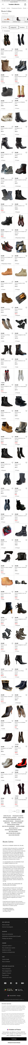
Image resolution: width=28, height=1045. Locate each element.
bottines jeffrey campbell (9, 817)
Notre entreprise (6, 969)
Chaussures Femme (17, 8)
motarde (19, 879)
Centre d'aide (5, 959)
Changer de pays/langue (14, 1042)
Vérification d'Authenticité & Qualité (11, 936)
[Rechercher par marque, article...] (2, 4)
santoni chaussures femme (13, 819)
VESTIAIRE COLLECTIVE (8, 966)
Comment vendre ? (7, 945)
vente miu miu (7, 816)
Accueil (3, 8)
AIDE (3, 956)
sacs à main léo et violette (13, 833)
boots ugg (20, 817)
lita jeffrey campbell (16, 823)
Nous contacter (6, 961)
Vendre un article (6, 950)
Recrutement (5, 975)
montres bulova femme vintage (13, 829)
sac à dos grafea (13, 831)
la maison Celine (12, 867)
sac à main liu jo (13, 828)
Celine (8, 8)
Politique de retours (7, 938)
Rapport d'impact (6, 973)
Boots (24, 8)
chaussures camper (18, 816)
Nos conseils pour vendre (8, 948)
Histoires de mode (6, 977)
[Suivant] (17, 811)
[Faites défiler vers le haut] (23, 811)
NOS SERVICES (6, 922)
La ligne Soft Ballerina (8, 910)
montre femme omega (13, 824)
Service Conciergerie (7, 927)
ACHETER (4, 931)
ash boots (7, 823)
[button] (25, 4)
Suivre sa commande (7, 934)
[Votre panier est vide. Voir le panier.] (25, 4)
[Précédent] (10, 811)
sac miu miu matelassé (8, 826)
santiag (4, 881)
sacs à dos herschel (14, 835)
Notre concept (5, 925)
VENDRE (4, 943)
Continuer (14, 1039)
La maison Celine (6, 848)
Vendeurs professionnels (8, 952)
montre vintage (20, 826)
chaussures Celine (20, 903)
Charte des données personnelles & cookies (13, 999)
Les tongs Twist (7, 911)
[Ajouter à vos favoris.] (12, 49)
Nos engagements (6, 971)
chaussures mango (8, 821)
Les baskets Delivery (8, 908)
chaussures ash (19, 821)
